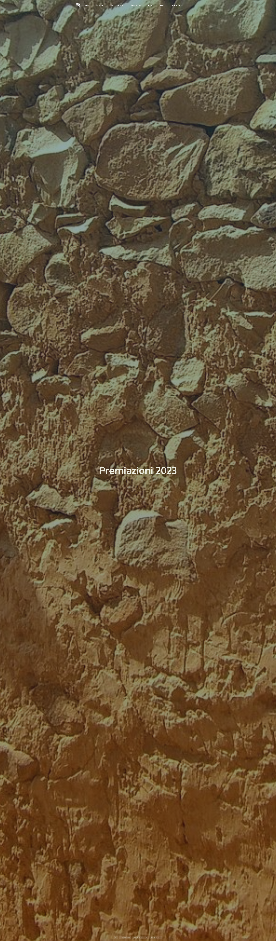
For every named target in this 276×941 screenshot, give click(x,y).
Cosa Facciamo (125, 938)
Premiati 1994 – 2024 (140, 938)
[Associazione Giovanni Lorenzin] (78, 5)
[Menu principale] (199, 5)
